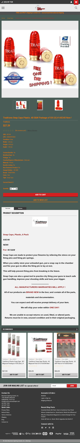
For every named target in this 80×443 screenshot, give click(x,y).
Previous (3, 59)
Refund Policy (5, 412)
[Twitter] (13, 204)
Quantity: (6, 188)
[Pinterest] (16, 204)
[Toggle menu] (3, 7)
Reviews (20, 208)
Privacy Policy (5, 410)
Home (3, 18)
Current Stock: (8, 182)
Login (42, 398)
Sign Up (48, 398)
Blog (3, 419)
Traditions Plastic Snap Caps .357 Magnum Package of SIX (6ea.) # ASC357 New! (13, 363)
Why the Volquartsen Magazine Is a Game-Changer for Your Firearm (58, 415)
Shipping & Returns (46, 400)
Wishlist (43, 396)
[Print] (10, 204)
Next (76, 59)
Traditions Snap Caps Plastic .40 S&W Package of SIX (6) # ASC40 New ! (35, 18)
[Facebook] (4, 204)
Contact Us (5, 422)
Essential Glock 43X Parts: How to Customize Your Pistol (57, 410)
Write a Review (32, 130)
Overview (7, 208)
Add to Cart (14, 374)
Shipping (4, 417)
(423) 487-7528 (8, 2)
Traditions (5, 359)
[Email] (7, 204)
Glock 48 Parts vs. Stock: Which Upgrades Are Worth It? (57, 419)
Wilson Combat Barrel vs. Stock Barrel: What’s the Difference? (58, 412)
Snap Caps (10, 18)
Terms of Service (6, 415)
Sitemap (28, 441)
